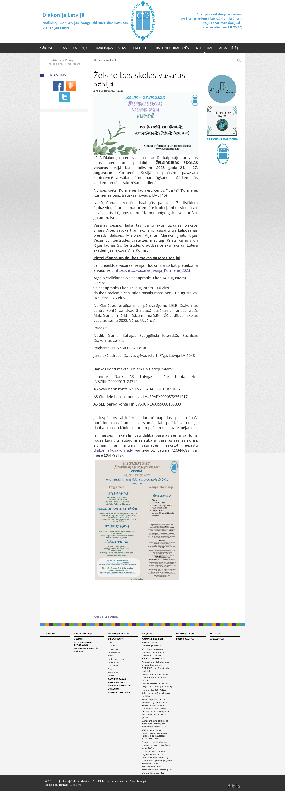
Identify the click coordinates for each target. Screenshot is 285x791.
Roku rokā (113, 648)
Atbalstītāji (229, 48)
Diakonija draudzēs (171, 48)
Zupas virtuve (116, 682)
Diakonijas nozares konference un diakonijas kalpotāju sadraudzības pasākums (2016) (154, 734)
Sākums (47, 48)
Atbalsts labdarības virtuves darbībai (156, 694)
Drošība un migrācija (152, 648)
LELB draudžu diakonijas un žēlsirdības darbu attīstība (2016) (155, 714)
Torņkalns (113, 672)
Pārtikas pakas (117, 678)
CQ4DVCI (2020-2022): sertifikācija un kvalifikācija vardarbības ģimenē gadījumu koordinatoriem (157, 759)
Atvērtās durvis (149, 642)
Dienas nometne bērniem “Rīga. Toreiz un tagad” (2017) (157, 685)
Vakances (113, 688)
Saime (111, 675)
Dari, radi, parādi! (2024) (154, 772)
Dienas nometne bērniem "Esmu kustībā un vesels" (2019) (155, 677)
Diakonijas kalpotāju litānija (86, 650)
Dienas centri (116, 638)
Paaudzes (113, 645)
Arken (111, 655)
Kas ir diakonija (74, 48)
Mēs (110, 642)
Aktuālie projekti (152, 638)
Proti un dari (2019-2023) (154, 689)
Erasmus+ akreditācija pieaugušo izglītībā (153, 654)
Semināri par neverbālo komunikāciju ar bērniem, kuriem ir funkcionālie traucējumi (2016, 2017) (154, 704)
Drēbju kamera (185, 638)
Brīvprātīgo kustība (151, 645)
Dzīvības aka (114, 662)
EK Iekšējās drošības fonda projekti (155, 669)
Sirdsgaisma (114, 652)
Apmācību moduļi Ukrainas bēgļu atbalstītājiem (155, 663)
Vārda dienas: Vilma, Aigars (64, 64)
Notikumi (204, 48)
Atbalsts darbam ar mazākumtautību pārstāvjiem (157, 768)
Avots (110, 668)
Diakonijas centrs (110, 48)
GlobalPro (75, 784)
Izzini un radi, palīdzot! (153, 751)
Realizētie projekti (153, 658)
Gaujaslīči (113, 665)
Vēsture (79, 638)
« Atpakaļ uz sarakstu (105, 616)
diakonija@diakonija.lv (113, 450)
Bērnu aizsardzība (119, 692)
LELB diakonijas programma (83, 644)
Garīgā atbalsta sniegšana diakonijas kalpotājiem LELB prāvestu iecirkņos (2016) (156, 723)
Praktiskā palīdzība (119, 685)
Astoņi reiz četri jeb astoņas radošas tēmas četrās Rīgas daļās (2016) (156, 744)
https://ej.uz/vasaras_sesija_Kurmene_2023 (152, 270)
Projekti (140, 48)
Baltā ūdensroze (116, 658)
